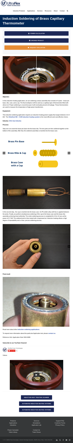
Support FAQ (60, 421)
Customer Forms (60, 423)
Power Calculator (13, 430)
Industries (13, 425)
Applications (13, 423)
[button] (67, 11)
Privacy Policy (59, 425)
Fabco (42, 439)
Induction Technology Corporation (26, 439)
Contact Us (36, 430)
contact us (51, 333)
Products (13, 421)
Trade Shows (36, 432)
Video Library (13, 432)
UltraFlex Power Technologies (12, 439)
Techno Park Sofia (48, 439)
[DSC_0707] (36, 246)
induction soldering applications (28, 329)
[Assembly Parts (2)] (36, 153)
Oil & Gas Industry (15, 121)
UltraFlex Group (37, 439)
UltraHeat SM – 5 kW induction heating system (24, 117)
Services (36, 421)
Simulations (36, 423)
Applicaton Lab (36, 425)
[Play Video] (36, 375)
